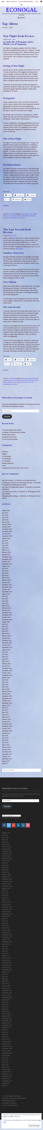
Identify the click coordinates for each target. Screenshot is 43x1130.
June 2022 (5, 626)
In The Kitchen (6, 458)
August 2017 (6, 761)
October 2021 (6, 645)
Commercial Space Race (20, 380)
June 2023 (5, 598)
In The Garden (6, 456)
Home (2, 1)
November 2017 (7, 754)
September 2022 (7, 619)
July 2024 (5, 568)
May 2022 (5, 629)
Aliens (22, 214)
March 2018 (5, 745)
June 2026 (5, 515)
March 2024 (5, 578)
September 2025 (7, 536)
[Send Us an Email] (41, 1)
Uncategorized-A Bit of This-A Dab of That (15, 468)
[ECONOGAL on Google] (14, 825)
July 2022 (5, 624)
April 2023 (5, 603)
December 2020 (7, 668)
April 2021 (5, 659)
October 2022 (6, 617)
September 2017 (7, 759)
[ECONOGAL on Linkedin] (18, 825)
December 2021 (7, 640)
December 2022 (7, 612)
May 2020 (5, 684)
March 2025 (5, 550)
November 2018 (7, 726)
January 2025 (6, 554)
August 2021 (6, 650)
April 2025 (5, 547)
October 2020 (6, 673)
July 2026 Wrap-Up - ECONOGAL (12, 480)
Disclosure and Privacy (26, 1)
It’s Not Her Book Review (10, 439)
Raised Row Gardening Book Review (15, 485)
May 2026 (5, 517)
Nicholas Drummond (22, 382)
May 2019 (5, 712)
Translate (16, 818)
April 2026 (5, 520)
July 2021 (5, 652)
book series (35, 378)
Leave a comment (20, 217)
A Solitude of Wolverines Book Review (13, 432)
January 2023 (6, 610)
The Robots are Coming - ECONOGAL (13, 491)
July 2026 (5, 513)
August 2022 (6, 622)
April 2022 (5, 631)
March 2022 (5, 633)
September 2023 (7, 592)
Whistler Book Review (8, 434)
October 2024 (6, 561)
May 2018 (5, 740)
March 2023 (5, 605)
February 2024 (6, 580)
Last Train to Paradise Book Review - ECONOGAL (17, 487)
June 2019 (5, 710)
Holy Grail (33, 380)
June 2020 (5, 682)
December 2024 (7, 557)
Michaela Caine (11, 382)
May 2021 (5, 657)
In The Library (12, 214)
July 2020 (5, 680)
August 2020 (6, 677)
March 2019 (5, 717)
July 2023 (5, 596)
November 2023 (7, 587)
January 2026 (6, 527)
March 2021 (5, 661)
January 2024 (6, 582)
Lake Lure (9, 216)
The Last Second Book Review (17, 231)
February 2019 (6, 719)
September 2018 (7, 731)
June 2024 (5, 571)
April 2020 (5, 687)
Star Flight (12, 217)
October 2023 (6, 589)
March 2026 (5, 522)
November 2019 (7, 698)
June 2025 (5, 543)
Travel (4, 465)
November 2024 (7, 559)
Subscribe (7, 416)
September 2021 (7, 647)
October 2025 (6, 534)
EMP (29, 380)
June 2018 (5, 738)
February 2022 (6, 636)
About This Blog (11, 1)
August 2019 (6, 705)
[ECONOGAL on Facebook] (4, 825)
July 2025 (5, 540)
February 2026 (6, 524)
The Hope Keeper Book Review (11, 430)
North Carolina (16, 216)
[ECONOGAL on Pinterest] (28, 825)
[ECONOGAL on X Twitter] (9, 825)
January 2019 (6, 721)
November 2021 (7, 643)
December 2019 (7, 696)
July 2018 (5, 735)
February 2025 (6, 552)
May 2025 (5, 545)
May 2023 (5, 601)
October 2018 (6, 728)
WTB (36, 1)
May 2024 (5, 573)
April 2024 (5, 575)
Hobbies (4, 454)
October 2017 (6, 756)
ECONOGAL (21, 10)
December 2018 (7, 724)
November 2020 (7, 670)
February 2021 (6, 663)
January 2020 (6, 694)
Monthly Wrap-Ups (8, 463)
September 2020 (7, 675)
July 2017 (5, 763)
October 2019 (6, 701)
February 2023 (6, 608)
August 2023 (6, 594)
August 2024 (6, 566)
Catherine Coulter (8, 380)
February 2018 (6, 747)
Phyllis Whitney (25, 216)
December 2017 (7, 752)
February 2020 (6, 691)
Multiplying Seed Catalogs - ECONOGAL (14, 496)
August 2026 (6, 510)
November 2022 (7, 615)
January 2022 (6, 638)
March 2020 (5, 689)
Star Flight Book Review (18, 36)
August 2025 (6, 538)
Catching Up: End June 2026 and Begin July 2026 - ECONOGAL (21, 482)
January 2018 (6, 749)
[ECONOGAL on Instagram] (23, 825)
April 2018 (5, 742)
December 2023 (7, 585)
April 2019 (5, 715)
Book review (28, 214)
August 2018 (6, 733)
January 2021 (6, 666)
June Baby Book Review (9, 437)
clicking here (19, 249)
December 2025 (7, 529)
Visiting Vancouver (30, 480)
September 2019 (7, 703)
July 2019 (5, 708)
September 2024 (7, 564)
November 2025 (7, 531)
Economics (5, 452)
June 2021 (5, 654)
